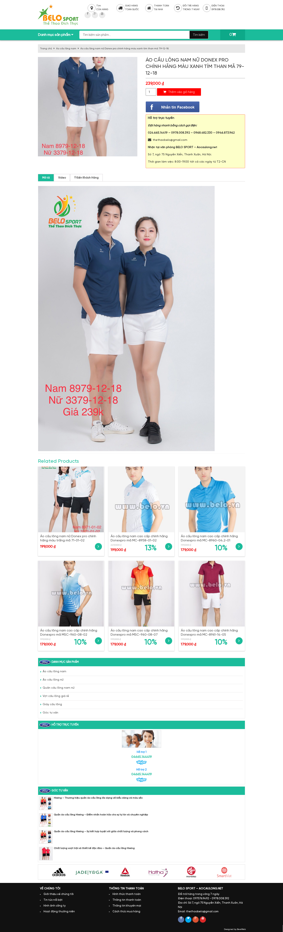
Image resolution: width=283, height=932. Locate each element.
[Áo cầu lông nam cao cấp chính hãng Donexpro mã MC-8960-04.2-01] (212, 499)
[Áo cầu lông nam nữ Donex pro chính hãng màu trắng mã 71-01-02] (71, 499)
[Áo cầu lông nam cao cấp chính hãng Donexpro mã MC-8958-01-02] (141, 499)
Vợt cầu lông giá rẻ (56, 696)
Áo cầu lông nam (66, 48)
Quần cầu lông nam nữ (58, 687)
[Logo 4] (158, 872)
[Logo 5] (191, 872)
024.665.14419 (158, 132)
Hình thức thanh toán (126, 894)
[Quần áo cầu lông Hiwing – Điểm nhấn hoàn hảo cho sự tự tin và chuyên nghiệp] (46, 820)
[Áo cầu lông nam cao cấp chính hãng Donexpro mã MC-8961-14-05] (212, 594)
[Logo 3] (125, 872)
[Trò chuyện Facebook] (173, 107)
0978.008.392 (180, 132)
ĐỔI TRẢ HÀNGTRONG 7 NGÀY (189, 8)
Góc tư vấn (50, 712)
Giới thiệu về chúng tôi (59, 894)
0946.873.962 (225, 132)
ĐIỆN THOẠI (217, 8)
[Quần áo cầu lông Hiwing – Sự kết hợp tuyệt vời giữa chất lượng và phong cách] (46, 837)
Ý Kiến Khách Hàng (86, 177)
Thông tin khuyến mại (126, 905)
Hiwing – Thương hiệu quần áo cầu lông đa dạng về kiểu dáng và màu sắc (98, 798)
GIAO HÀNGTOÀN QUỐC (131, 8)
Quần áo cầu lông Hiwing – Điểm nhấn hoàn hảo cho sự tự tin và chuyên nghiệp (101, 814)
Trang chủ (46, 48)
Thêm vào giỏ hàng (181, 92)
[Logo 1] (58, 872)
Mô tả (46, 177)
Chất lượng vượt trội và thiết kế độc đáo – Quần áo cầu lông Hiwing (94, 848)
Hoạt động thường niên (59, 911)
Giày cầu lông (52, 704)
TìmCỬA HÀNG (98, 8)
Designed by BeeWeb (235, 929)
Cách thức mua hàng (126, 911)
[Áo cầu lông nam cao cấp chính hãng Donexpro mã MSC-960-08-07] (141, 594)
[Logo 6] (224, 872)
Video (62, 177)
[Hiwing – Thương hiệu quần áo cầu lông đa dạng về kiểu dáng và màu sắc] (46, 803)
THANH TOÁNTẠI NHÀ (160, 8)
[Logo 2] (92, 872)
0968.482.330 (203, 132)
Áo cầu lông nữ (53, 679)
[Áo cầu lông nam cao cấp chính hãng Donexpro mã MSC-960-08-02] (71, 594)
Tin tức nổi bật (53, 900)
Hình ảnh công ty (55, 905)
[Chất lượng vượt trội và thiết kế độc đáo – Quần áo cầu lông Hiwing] (46, 853)
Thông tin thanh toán (126, 900)
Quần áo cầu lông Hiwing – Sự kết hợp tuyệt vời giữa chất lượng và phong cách (101, 831)
